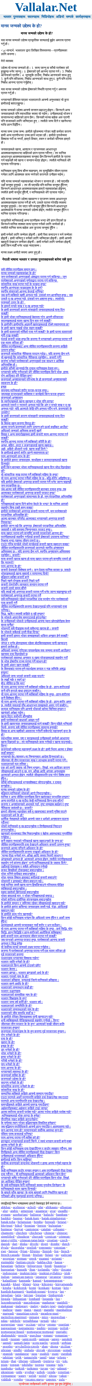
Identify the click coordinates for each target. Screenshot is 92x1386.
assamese (42, 1211)
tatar (52, 1357)
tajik (18, 1357)
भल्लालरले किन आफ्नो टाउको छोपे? (21, 965)
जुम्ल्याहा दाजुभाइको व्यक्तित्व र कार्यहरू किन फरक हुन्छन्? (33, 394)
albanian (66, 1207)
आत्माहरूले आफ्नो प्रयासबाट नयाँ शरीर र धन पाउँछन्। (31, 925)
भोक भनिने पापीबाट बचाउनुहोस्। (19, 874)
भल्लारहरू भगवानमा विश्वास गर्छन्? (20, 958)
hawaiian (7, 1266)
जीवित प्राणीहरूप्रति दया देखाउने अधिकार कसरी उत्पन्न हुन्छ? (36, 844)
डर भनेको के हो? (10, 1049)
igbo (56, 1269)
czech (64, 1240)
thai (13, 1361)
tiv (58, 1361)
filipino (35, 1251)
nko (53, 1321)
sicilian (65, 1346)
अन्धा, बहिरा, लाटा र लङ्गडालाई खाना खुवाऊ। (27, 445)
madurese (48, 1302)
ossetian (63, 1324)
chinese (49, 1233)
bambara (61, 1214)
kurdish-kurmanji (12, 1291)
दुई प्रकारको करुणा (12, 954)
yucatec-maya (34, 1379)
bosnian (30, 1225)
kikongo (47, 1284)
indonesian (10, 1273)
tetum (5, 1361)
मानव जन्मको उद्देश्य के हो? (15, 789)
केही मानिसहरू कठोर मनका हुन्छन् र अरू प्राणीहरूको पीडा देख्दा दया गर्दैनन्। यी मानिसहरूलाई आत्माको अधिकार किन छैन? (36, 1172)
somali (67, 1350)
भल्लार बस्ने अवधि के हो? (15, 984)
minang (34, 1317)
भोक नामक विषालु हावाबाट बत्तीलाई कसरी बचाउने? (29, 877)
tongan (14, 1364)
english (32, 1247)
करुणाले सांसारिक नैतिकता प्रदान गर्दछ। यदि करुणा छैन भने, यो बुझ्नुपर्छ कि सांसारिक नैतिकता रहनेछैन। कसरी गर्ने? (35, 355)
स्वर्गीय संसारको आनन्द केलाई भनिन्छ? (22, 291)
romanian (61, 1335)
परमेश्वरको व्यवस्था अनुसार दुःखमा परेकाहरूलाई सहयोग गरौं (34, 658)
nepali (44, 1321)
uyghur (29, 1372)
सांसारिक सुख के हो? (13, 1090)
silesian (6, 1350)
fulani (49, 1255)
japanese (41, 1277)
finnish (47, 1251)
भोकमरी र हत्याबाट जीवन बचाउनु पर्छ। (22, 881)
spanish (8, 1353)
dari (14, 1244)
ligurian (41, 1295)
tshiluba (27, 1364)
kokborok (20, 1288)
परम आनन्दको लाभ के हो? (15, 456)
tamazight (30, 1357)
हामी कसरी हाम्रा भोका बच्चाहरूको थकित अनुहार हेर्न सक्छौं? (34, 636)
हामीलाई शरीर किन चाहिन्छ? (16, 1159)
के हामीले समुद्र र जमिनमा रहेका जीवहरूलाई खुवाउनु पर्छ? (33, 903)
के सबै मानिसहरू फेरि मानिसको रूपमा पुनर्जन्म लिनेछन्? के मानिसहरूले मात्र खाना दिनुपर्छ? (33, 1187)
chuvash (37, 1236)
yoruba (18, 1379)
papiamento (26, 1328)
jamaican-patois (22, 1277)
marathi (49, 1310)
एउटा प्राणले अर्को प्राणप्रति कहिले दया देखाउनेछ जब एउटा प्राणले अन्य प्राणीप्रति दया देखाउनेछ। (34, 1099)
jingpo (68, 1277)
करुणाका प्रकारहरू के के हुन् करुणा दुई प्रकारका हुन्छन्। (33, 1031)
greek (33, 1258)
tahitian (8, 1357)
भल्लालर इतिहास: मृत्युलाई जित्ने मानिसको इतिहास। (30, 980)
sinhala (29, 1350)
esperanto (45, 1247)
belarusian (24, 1222)
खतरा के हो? (8, 1042)
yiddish (6, 1379)
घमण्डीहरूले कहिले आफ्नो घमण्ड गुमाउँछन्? (25, 1104)
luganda (47, 1299)
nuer (20, 1324)
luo (58, 1299)
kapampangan (53, 1280)
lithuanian (19, 1299)
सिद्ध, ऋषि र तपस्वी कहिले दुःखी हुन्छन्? (23, 614)
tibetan (23, 1361)
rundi (4, 1339)
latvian (28, 1295)
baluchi (49, 1214)
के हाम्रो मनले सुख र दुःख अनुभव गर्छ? (22, 306)
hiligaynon (34, 1266)
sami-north (29, 1339)
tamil (43, 1357)
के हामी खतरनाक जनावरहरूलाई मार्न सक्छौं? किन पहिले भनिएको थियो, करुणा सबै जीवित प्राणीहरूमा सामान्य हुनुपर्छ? (36, 725)
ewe (3, 1251)
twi (53, 1368)
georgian (8, 1258)
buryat (18, 1229)
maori (37, 1310)
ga (57, 1255)
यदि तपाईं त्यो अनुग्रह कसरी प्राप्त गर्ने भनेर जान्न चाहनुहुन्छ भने (36, 592)
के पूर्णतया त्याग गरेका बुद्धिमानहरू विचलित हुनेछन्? (28, 1123)
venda (51, 1372)
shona (54, 1346)
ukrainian (7, 1372)
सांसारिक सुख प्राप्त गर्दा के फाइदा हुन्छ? (23, 284)
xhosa (53, 1375)
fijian (23, 1251)
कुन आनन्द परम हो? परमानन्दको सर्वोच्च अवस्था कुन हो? (32, 1130)
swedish (66, 1353)
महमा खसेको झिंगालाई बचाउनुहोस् (20, 892)
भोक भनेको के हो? (11, 1053)
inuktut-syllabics (50, 1273)
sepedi (55, 1342)
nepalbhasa (30, 1321)
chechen (21, 1233)
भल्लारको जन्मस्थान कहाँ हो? (17, 987)
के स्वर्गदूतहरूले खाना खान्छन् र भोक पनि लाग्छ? (27, 401)
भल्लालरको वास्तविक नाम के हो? (19, 995)
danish (5, 1244)
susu (34, 1353)
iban (32, 1269)
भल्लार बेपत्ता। (9, 969)
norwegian (8, 1324)
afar (40, 1207)
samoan (44, 1339)
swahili (44, 1353)
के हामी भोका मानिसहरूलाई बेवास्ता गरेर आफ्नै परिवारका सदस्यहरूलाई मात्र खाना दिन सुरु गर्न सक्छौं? (32, 319)
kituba (7, 1288)
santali (7, 1342)
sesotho (8, 1346)
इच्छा (3, 386)
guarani (44, 1258)
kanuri (37, 1280)
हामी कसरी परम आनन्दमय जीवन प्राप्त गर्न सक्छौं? (29, 936)
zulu (62, 1379)
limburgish (56, 1295)
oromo (51, 1324)
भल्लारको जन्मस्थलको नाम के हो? (20, 1009)
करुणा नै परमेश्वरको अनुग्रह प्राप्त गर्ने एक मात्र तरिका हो (33, 951)
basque (18, 1218)
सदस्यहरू (33, 17)
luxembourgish (11, 1302)
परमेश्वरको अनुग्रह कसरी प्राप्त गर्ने (21, 595)
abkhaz (6, 1207)
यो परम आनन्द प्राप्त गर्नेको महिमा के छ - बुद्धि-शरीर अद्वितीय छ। (36, 478)
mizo (45, 1317)
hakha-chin (44, 1262)
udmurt (62, 1368)
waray (22, 1375)
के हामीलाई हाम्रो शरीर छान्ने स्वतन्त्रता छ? (25, 452)
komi (32, 1288)
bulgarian (55, 1225)
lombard (34, 1299)
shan (45, 1346)
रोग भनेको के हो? (10, 1035)
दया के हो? (7, 1038)
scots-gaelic (40, 1342)
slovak (40, 1350)
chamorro (7, 1233)
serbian (66, 1342)
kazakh (6, 1284)
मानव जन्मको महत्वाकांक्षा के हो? (18, 273)
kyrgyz (52, 1291)
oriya (41, 1324)
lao (62, 1291)
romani (48, 1335)
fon (56, 1251)
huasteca (60, 1266)
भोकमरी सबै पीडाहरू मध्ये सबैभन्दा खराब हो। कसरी (30, 628)
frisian (26, 1255)
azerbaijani (20, 1214)
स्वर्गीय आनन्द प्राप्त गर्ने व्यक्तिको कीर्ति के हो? (26, 441)
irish (67, 1273)
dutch (66, 1244)
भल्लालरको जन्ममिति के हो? (16, 1006)
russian (15, 1339)
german (22, 1258)
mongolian (58, 1317)
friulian (38, 1255)
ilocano (66, 1269)
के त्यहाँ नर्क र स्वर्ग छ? (13, 680)
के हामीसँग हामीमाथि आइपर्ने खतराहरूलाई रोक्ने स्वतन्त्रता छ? (35, 324)
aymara (6, 1214)
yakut (63, 1375)
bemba (38, 1222)
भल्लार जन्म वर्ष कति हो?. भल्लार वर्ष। (22, 1002)
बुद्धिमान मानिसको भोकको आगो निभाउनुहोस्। (26, 793)
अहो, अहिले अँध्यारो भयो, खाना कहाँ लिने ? (24, 449)
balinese (35, 1214)
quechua (35, 1335)
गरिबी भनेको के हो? (11, 1060)
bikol (18, 1225)
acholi (31, 1207)
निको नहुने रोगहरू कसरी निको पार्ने (20, 581)
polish (64, 1328)
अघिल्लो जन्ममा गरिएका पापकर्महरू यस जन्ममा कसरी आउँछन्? (36, 650)
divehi (34, 1244)
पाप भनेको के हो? (10, 1064)
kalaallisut (10, 1280)
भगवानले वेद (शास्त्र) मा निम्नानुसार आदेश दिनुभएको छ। (33, 756)
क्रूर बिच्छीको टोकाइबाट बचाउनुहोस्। (22, 870)
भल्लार (7, 17)
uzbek (41, 1372)
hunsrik (22, 1269)
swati (55, 1353)
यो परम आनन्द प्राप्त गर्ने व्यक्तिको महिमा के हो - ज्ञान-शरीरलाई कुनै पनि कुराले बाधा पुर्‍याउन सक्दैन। (35, 689)
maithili (62, 1302)
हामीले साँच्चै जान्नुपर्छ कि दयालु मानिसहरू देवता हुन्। (30, 368)
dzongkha (17, 1247)
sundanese (22, 1353)
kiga (36, 1284)
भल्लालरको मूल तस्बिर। (14, 764)
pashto (41, 1328)
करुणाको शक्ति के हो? (13, 1075)
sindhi (17, 1350)
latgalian (7, 1295)
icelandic (44, 1269)
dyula (5, 1247)
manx (27, 1310)
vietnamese (8, 1375)
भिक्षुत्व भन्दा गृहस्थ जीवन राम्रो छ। (20, 540)
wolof (42, 1375)
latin (18, 1295)
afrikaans (52, 1207)
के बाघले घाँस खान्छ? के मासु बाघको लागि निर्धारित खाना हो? (34, 1192)
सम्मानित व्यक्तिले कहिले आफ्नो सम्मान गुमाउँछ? (27, 1093)
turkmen (32, 1368)
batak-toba (8, 1222)
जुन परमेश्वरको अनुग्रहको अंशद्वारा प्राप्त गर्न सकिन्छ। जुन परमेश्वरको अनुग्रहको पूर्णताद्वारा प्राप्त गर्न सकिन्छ (33, 278)
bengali (50, 1222)
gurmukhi (7, 1262)
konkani (44, 1288)
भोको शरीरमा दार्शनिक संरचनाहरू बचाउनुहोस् (26, 899)
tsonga (39, 1364)
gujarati (57, 1258)
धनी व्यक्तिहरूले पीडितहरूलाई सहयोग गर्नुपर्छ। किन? (30, 1020)
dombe (55, 1244)
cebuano (59, 1229)
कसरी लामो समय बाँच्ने (13, 588)
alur (5, 1211)
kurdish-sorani (36, 1291)
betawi (62, 1222)
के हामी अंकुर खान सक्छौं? (15, 665)
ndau (4, 1321)
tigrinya (48, 1361)
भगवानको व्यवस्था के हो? (14, 1071)
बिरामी (4, 639)
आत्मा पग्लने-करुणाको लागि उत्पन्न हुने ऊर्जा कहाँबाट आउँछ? (34, 427)
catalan (46, 1229)
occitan (31, 1324)
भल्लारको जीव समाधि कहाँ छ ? (18, 1013)
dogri (44, 1244)
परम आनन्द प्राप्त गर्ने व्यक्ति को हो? (20, 1137)
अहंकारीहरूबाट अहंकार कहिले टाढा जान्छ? (24, 1108)
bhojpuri (7, 1225)
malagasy (21, 1306)
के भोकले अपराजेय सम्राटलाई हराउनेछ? (24, 617)
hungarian (7, 1269)
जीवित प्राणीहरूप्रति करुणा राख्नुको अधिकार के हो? (29, 852)
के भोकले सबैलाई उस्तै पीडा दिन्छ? (20, 632)
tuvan (44, 1368)
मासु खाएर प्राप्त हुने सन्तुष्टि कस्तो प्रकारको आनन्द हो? (32, 533)
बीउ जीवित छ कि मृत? (13, 683)
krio (66, 1288)
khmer (27, 1284)
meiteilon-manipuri (14, 1317)
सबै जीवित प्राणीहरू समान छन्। (19, 269)
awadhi (63, 1211)
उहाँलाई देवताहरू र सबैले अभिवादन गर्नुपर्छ (24, 866)
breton (42, 1225)
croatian (52, 1240)
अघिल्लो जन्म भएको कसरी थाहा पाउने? (23, 676)
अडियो (60, 17)
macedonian (32, 1302)
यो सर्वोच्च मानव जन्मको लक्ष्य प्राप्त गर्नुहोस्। (26, 947)
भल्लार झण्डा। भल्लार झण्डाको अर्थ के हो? (25, 973)
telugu (61, 1357)
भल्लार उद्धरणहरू (10, 991)
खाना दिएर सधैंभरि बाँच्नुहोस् (16, 716)
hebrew (20, 1266)
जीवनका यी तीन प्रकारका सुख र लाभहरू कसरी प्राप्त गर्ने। (34, 760)
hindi (48, 1266)
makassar (7, 1306)
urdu (19, 1372)
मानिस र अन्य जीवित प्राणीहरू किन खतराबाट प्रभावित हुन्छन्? (35, 797)
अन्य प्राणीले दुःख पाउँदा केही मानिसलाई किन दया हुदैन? (32, 800)
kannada (24, 1280)
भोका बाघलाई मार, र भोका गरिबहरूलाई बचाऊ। (27, 896)
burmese (6, 1229)
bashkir (6, 1218)
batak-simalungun (54, 1218)
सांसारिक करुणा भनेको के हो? (18, 1086)
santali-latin (22, 1342)
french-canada (10, 1255)
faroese (13, 1251)
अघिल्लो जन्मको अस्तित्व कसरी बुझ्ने (21, 430)
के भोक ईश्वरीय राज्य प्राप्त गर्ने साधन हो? (24, 661)
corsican (50, 1236)
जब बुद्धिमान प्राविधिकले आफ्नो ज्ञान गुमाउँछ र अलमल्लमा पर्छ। (36, 1126)
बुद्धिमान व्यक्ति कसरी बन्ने (15, 577)
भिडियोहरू (47, 17)
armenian (27, 1211)
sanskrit (67, 1339)
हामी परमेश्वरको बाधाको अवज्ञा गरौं (20, 720)
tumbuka (7, 1368)
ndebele (15, 1321)
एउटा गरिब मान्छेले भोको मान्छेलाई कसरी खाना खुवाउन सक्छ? (35, 544)
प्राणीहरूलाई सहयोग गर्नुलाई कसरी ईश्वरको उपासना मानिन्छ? (35, 537)
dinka (23, 1244)
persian (53, 1328)
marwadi (8, 1313)
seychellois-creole (27, 1346)
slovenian (54, 1350)
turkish (20, 1368)
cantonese (32, 1229)
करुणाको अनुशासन (12, 397)
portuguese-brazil (12, 1332)
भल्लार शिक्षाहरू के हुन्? (14, 998)
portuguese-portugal (40, 1332)
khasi (16, 1284)
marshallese (64, 1310)
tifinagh (35, 1361)
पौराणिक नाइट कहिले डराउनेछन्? (19, 1119)
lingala (5, 1299)
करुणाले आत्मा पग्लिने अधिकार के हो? (22, 848)
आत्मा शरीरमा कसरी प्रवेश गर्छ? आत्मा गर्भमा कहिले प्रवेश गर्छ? (36, 1112)
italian (5, 1277)
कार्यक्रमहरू (83, 17)
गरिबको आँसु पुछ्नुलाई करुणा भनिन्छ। (22, 1196)
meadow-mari (50, 1313)
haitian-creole (25, 1262)
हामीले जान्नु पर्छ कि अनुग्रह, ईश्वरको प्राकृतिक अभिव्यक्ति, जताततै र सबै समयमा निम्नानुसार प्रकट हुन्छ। (33, 527)
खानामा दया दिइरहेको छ (14, 654)
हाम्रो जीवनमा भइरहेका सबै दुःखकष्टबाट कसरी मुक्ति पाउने (33, 811)
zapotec (51, 1379)
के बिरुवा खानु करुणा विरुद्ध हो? (18, 423)
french (65, 1251)
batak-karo (32, 1218)
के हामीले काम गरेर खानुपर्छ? (17, 914)
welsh (32, 1375)
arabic (14, 1211)
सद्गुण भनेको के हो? (12, 1082)
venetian (63, 1372)
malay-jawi (48, 1306)
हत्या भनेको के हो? (11, 1057)
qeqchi (22, 1335)
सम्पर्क (69, 17)
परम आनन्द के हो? (11, 566)
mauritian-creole (27, 1313)
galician (66, 1255)
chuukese (23, 1236)
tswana (50, 1364)
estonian (60, 1247)
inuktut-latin (28, 1273)
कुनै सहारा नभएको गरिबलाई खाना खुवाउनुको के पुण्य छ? (32, 841)
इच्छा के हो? (7, 1046)
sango (55, 1339)
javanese (55, 1277)
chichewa (35, 1233)
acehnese (19, 1207)
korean (56, 1288)
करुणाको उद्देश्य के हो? (13, 1079)
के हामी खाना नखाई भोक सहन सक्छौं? (22, 328)
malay (34, 1306)
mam (18, 1310)
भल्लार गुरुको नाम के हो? (15, 976)
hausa (58, 1262)
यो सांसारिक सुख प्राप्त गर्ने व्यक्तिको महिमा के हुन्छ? (29, 474)
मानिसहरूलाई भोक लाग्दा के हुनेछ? (20, 1115)
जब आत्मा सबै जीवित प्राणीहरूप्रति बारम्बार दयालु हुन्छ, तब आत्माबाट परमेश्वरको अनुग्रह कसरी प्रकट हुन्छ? (33, 491)
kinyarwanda (64, 1284)
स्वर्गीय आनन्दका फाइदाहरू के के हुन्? (22, 288)
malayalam (65, 1306)
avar (53, 1211)
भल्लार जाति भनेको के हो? (15, 962)
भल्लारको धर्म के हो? (12, 815)
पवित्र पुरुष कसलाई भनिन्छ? (17, 1134)
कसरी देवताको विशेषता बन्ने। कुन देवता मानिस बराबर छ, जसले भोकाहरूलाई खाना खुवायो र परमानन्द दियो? (36, 571)
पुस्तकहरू (19, 17)
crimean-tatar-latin (32, 1240)
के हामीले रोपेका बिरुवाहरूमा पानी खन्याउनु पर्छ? (27, 1016)
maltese (8, 1310)
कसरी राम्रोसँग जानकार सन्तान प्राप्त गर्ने (24, 584)
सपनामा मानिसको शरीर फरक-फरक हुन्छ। (25, 390)
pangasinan (8, 1328)
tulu (60, 1364)
